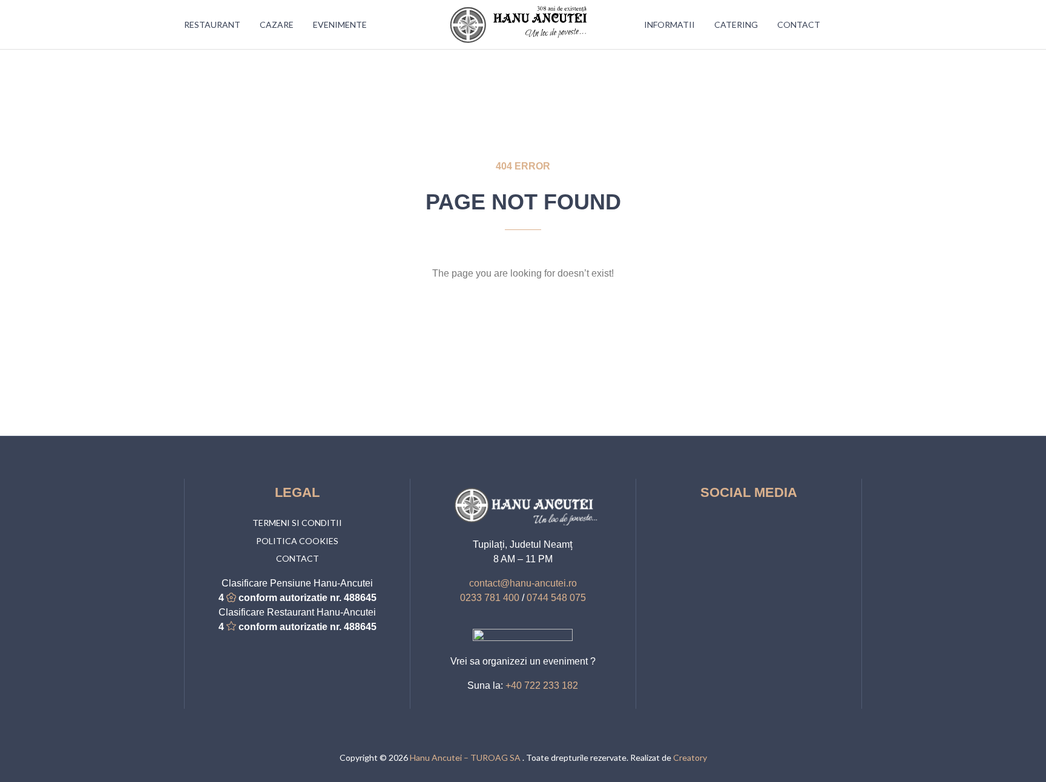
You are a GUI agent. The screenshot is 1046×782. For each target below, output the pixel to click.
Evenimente (340, 24)
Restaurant (212, 24)
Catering (736, 24)
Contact (798, 24)
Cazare (277, 24)
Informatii (669, 24)
